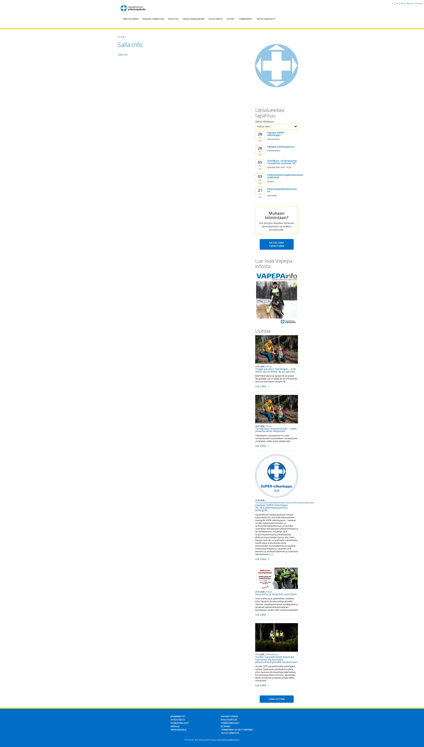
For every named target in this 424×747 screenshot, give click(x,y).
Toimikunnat (245, 19)
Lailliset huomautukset (212, 740)
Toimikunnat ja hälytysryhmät (237, 729)
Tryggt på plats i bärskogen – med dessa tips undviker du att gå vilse (275, 370)
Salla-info (123, 54)
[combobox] (276, 126)
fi (393, 3)
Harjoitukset (277, 502)
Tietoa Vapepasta (265, 19)
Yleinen (269, 366)
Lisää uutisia (277, 699)
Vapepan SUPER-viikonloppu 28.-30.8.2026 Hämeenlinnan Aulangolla (271, 507)
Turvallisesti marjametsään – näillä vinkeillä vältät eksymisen (276, 430)
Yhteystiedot (215, 19)
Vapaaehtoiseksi (229, 716)
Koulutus (173, 19)
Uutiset (231, 19)
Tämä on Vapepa (130, 19)
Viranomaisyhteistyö (263, 502)
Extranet (226, 726)
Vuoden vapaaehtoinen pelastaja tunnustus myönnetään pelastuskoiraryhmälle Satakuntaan (276, 659)
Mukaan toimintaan (153, 19)
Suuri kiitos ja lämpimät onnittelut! (276, 594)
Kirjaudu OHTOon (414, 3)
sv (397, 3)
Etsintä (275, 654)
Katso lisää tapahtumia (276, 244)
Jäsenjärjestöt (178, 716)
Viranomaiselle (178, 729)
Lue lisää (260, 386)
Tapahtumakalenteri (193, 19)
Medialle (175, 726)
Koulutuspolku (229, 719)
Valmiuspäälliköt (180, 723)
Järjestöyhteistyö (307, 502)
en (402, 3)
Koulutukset (288, 502)
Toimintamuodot (230, 723)
